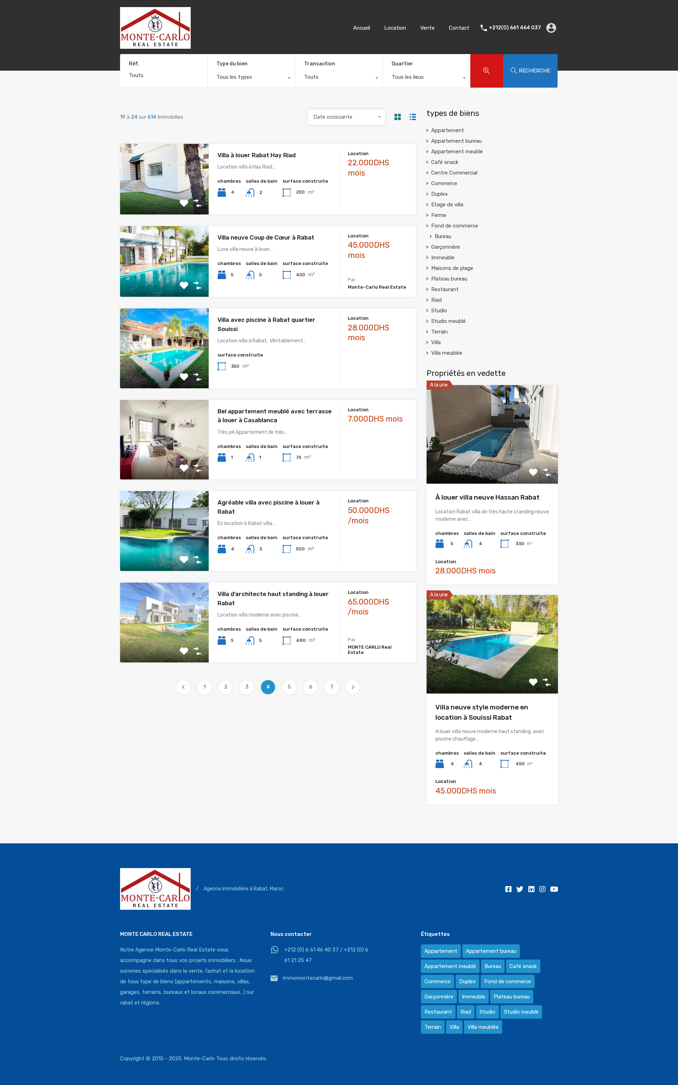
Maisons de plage (452, 268)
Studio (439, 310)
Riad (436, 300)
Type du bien (232, 64)
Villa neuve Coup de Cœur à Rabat (266, 237)
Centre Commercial (454, 173)
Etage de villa (447, 204)
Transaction (319, 64)
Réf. (134, 64)
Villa (436, 342)
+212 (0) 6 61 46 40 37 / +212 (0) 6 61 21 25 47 (326, 955)
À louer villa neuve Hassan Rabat (487, 497)
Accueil (361, 28)
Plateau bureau (449, 279)
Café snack (444, 162)
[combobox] (251, 78)
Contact (459, 28)
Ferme (438, 215)
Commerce (444, 183)
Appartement (447, 130)
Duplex (439, 194)
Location (395, 28)
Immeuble (442, 257)
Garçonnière (445, 247)
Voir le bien (164, 200)
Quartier (402, 64)
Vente (427, 28)
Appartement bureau (456, 141)
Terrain (439, 332)
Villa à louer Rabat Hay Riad (257, 155)
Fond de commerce (454, 226)
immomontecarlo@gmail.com (318, 978)
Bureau (443, 236)
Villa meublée (446, 353)
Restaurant (445, 289)
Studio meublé (448, 321)
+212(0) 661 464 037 (515, 28)
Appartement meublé (457, 151)
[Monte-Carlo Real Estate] (155, 45)
